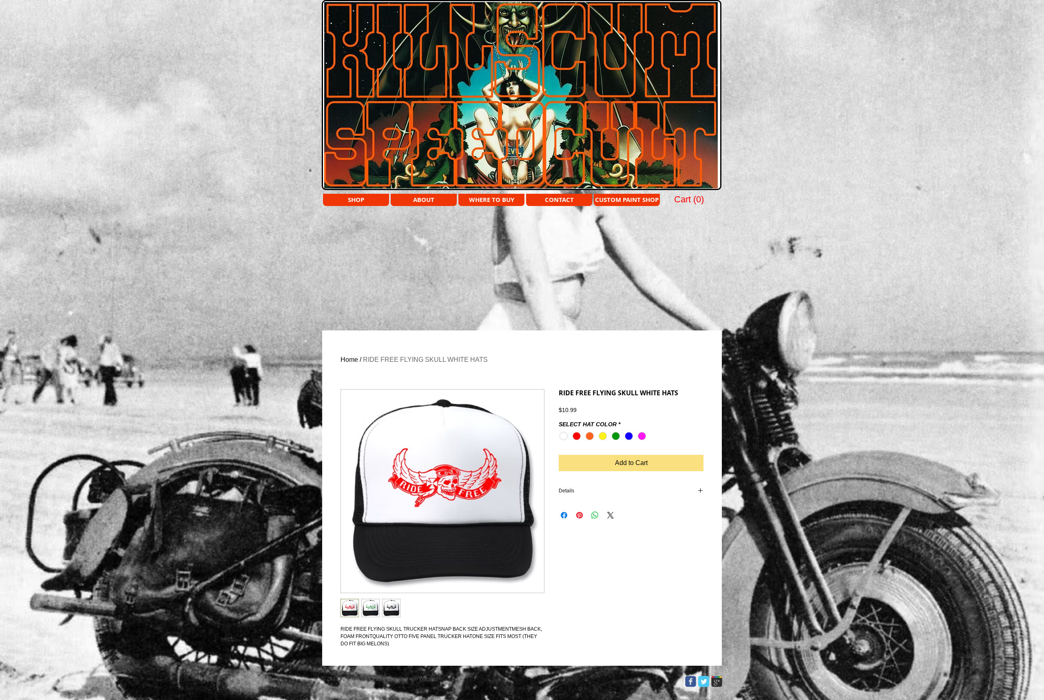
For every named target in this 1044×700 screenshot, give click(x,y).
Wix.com (428, 679)
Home (349, 359)
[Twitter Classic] (703, 681)
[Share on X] (610, 515)
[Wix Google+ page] (716, 681)
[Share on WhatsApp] (595, 515)
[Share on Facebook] (564, 515)
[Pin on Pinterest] (579, 515)
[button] (689, 199)
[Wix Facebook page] (690, 681)
